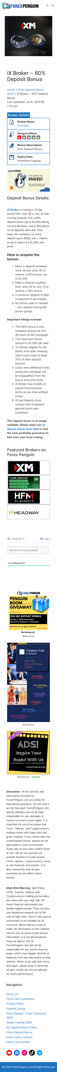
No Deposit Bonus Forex (21, 1027)
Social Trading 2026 (19, 1022)
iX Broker (23, 125)
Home (11, 89)
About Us (12, 994)
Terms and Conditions (20, 999)
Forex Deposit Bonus (19, 1032)
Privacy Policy (15, 1003)
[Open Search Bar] (47, 5)
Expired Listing (15, 1008)
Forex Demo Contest (19, 1037)
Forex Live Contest (18, 1042)
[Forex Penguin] (21, 5)
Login (46, 538)
